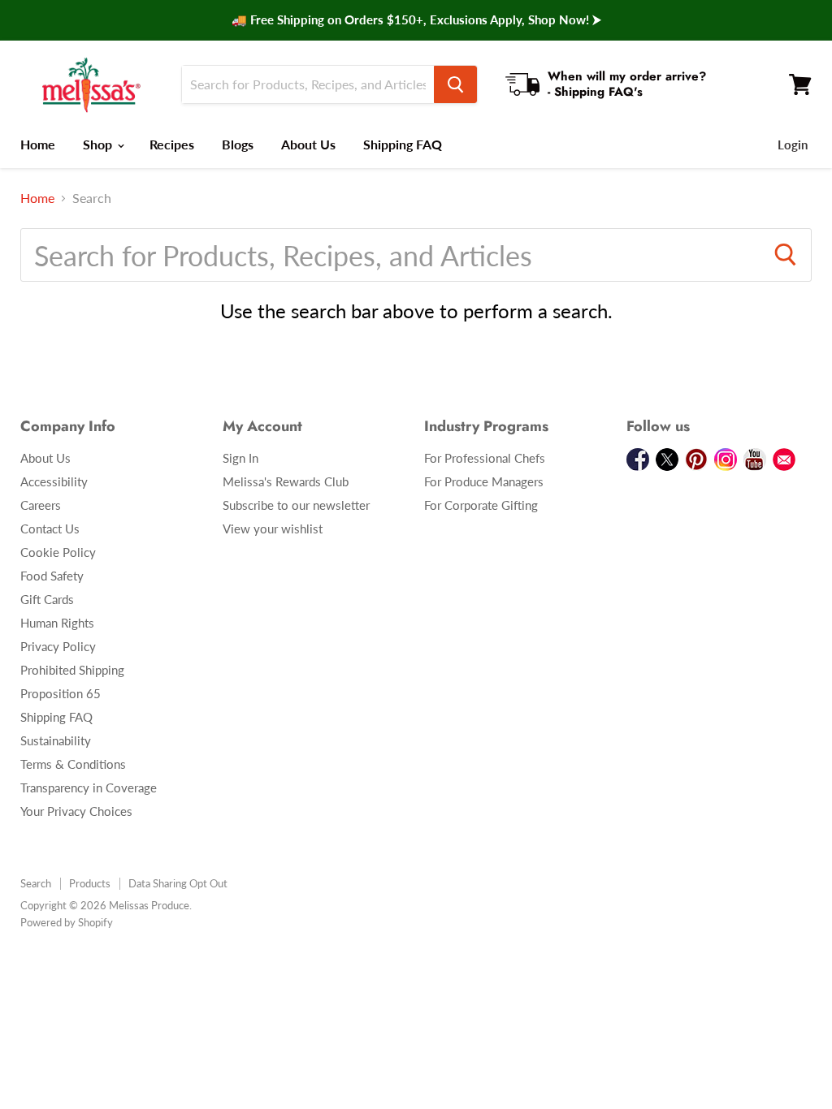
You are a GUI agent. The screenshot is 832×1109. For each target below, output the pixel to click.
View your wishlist (273, 528)
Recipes (172, 144)
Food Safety (52, 575)
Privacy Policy (58, 646)
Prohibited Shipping (72, 669)
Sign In (240, 458)
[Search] (455, 84)
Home (37, 144)
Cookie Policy (58, 552)
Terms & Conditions (73, 764)
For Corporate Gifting (481, 505)
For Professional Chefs (484, 458)
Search (35, 883)
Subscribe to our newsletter (296, 505)
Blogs (238, 144)
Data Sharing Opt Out (178, 883)
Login (793, 144)
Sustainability (55, 740)
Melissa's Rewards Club (286, 481)
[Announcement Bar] (416, 20)
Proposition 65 (60, 693)
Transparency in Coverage (88, 787)
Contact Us (50, 528)
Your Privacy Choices (76, 811)
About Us (308, 144)
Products (89, 883)
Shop (99, 144)
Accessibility (54, 481)
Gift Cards (47, 599)
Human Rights (57, 622)
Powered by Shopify (66, 922)
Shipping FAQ (402, 144)
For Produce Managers (484, 481)
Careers (40, 505)
